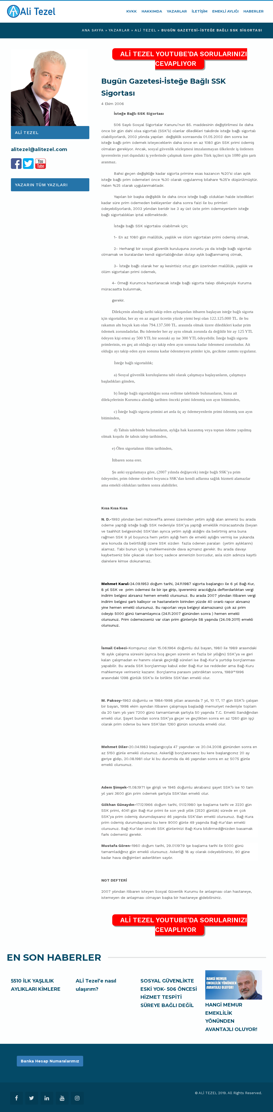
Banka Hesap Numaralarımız (50, 1061)
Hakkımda (152, 11)
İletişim (199, 11)
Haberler (253, 11)
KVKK (131, 11)
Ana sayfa (93, 30)
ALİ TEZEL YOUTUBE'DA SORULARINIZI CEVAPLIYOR (183, 58)
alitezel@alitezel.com (39, 149)
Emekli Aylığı (225, 11)
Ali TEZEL (145, 30)
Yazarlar (177, 11)
